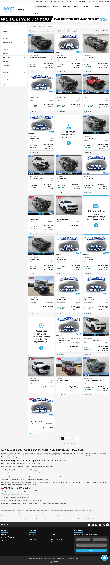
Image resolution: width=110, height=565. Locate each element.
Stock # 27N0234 (88, 176)
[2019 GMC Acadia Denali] (69, 366)
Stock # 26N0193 (61, 96)
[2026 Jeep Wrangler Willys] (96, 84)
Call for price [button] (76, 225)
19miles (105, 140)
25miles (78, 181)
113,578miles (76, 383)
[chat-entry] (104, 558)
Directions (31, 537)
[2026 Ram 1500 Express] (69, 43)
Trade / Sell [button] (95, 6)
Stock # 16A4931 (34, 297)
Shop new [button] (56, 6)
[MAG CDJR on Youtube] (96, 524)
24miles (78, 100)
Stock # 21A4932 (34, 419)
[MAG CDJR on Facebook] (88, 524)
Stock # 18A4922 (34, 378)
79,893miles (76, 221)
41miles (105, 342)
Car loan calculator (56, 539)
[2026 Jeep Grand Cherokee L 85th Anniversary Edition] (41, 43)
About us (53, 534)
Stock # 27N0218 (61, 297)
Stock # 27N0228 (61, 257)
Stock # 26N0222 (88, 55)
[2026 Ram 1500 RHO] (41, 245)
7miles (106, 100)
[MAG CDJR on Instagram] (99, 524)
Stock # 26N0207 (34, 217)
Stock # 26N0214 (34, 96)
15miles (105, 302)
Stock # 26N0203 (61, 176)
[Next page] (78, 438)
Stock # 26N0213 (88, 378)
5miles (51, 60)
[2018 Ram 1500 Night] (41, 366)
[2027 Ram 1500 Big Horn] (96, 165)
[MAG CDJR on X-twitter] (92, 524)
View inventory (33, 534)
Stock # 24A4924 (61, 338)
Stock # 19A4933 (61, 378)
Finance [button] (76, 6)
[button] (60, 1)
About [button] (36, 13)
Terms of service (56, 542)
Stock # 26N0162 (88, 96)
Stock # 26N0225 (61, 55)
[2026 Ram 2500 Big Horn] (41, 205)
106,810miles (49, 383)
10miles (50, 181)
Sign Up (91, 550)
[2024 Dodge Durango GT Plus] (69, 326)
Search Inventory (42, 7)
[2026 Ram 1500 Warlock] (41, 124)
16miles (105, 60)
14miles (105, 383)
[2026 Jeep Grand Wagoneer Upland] (96, 326)
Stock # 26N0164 (34, 176)
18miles (78, 60)
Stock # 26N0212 (34, 136)
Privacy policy (32, 542)
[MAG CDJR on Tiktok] (107, 524)
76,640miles (49, 423)
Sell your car (54, 537)
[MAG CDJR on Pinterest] (103, 524)
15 (74, 438)
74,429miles (76, 342)
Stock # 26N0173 (34, 257)
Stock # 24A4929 (61, 217)
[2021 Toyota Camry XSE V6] (41, 407)
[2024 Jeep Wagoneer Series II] (69, 205)
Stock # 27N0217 (88, 297)
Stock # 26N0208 (34, 55)
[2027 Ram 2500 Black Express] (96, 245)
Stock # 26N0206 (88, 136)
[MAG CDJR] (18, 9)
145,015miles (49, 302)
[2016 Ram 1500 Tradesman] (41, 286)
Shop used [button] (66, 6)
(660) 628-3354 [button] (8, 540)
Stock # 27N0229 (88, 257)
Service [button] (86, 6)
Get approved (32, 539)
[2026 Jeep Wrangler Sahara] (41, 165)
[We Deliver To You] (55, 19)
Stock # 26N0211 (88, 338)
